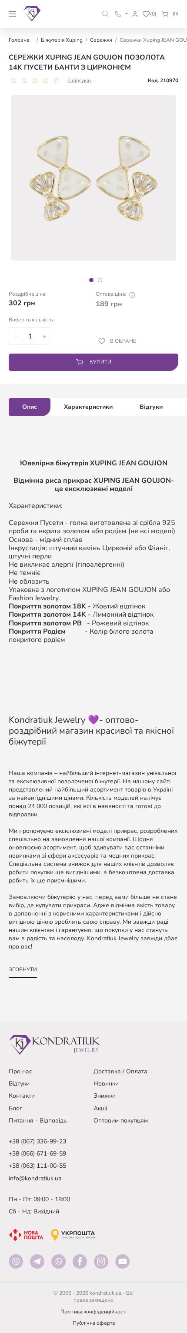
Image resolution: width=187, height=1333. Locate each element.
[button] (105, 14)
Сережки (101, 40)
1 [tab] (91, 280)
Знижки (105, 1096)
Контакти (22, 1096)
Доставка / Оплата (120, 1071)
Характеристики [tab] (88, 407)
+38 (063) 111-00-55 (37, 1166)
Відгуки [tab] (151, 407)
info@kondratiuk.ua (35, 1178)
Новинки (106, 1083)
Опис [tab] (29, 407)
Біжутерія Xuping (62, 40)
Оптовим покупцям (121, 1120)
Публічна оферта (94, 1323)
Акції (100, 1108)
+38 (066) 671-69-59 (37, 1153)
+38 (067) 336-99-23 (37, 1141)
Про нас (20, 1071)
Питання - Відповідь (38, 1120)
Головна (19, 40)
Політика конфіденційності (93, 1311)
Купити (100, 361)
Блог (15, 1108)
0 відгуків (79, 80)
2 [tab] (100, 280)
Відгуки (19, 1083)
